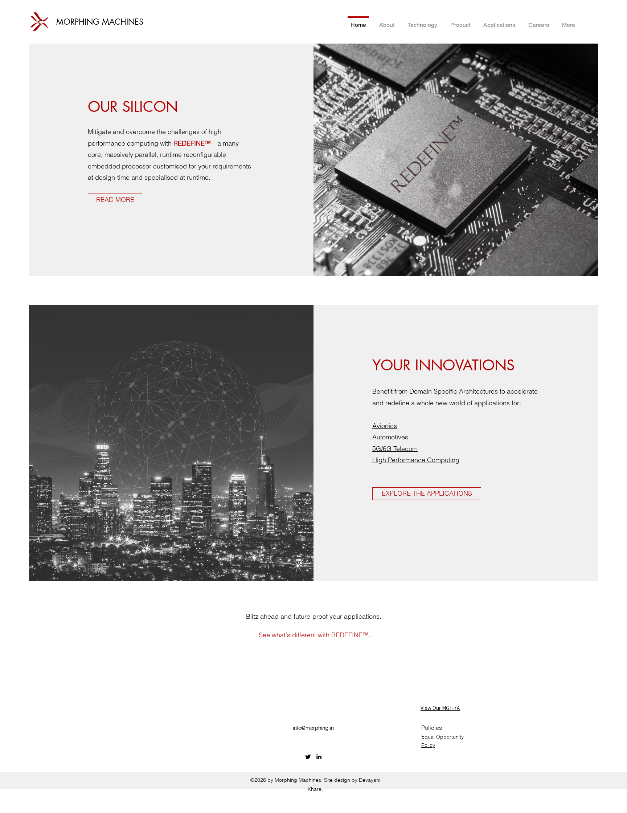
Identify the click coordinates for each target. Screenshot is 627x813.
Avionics (384, 426)
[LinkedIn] (319, 756)
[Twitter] (308, 756)
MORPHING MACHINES (99, 22)
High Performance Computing (415, 460)
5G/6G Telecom (395, 448)
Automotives (390, 437)
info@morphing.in (313, 727)
